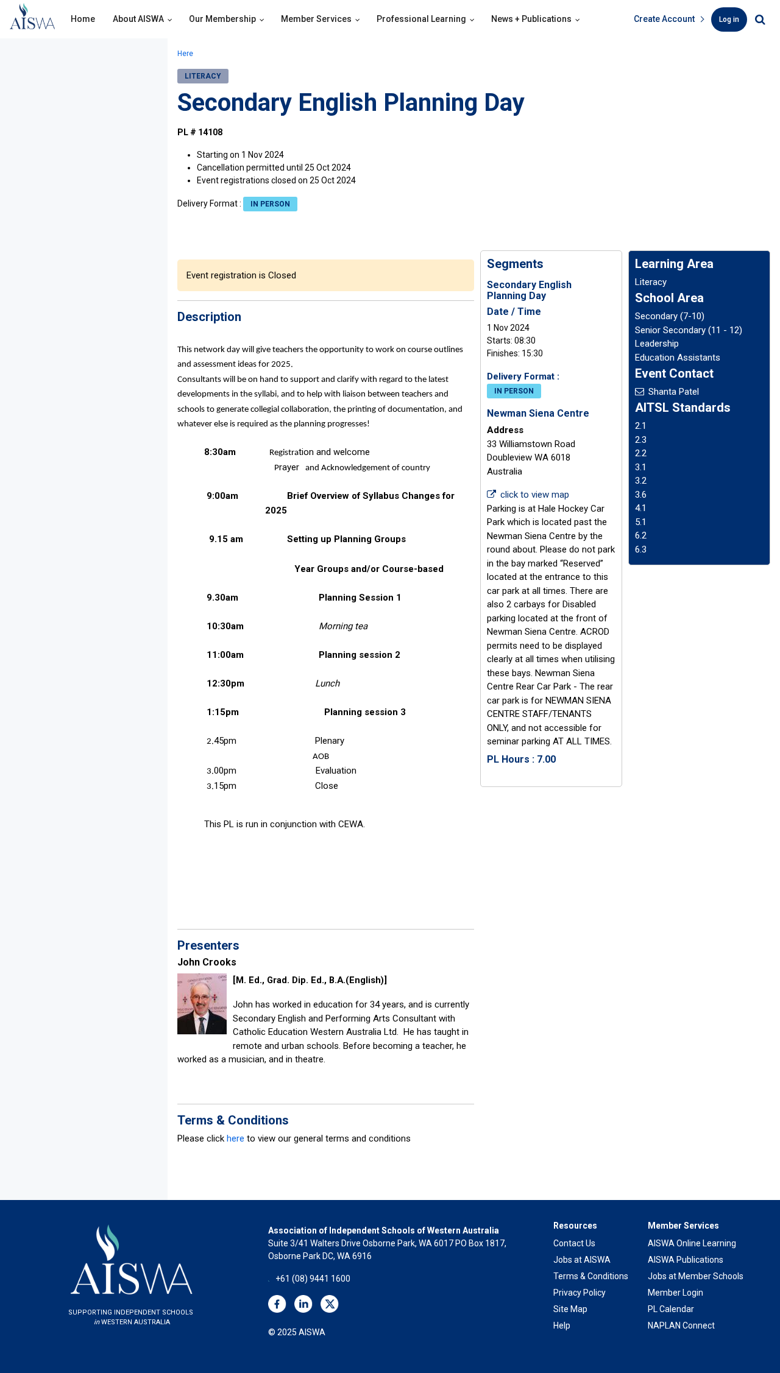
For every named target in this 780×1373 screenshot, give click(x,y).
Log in (729, 19)
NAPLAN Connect (681, 1325)
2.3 (641, 439)
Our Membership (222, 19)
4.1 (641, 508)
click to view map (534, 494)
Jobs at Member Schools (695, 1276)
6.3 (641, 549)
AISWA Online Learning (692, 1243)
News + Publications (531, 19)
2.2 (641, 453)
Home (83, 19)
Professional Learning (421, 19)
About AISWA (138, 19)
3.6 (641, 494)
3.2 (641, 480)
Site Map (570, 1309)
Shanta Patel (673, 391)
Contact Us (574, 1243)
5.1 (641, 522)
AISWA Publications (685, 1260)
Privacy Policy (579, 1292)
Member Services (316, 19)
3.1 (641, 467)
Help (561, 1325)
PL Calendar (671, 1309)
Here (185, 53)
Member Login (675, 1292)
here (235, 1138)
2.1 (641, 425)
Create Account (664, 19)
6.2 (641, 535)
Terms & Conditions (590, 1276)
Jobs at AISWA (582, 1260)
